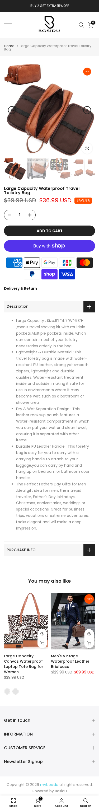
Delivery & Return (20, 288)
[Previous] (12, 110)
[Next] (87, 110)
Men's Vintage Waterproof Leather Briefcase (70, 661)
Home (9, 45)
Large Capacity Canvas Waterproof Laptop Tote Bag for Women (23, 664)
